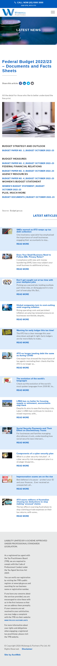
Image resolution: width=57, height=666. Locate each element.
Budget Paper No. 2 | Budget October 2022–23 (28, 163)
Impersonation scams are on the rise (35, 476)
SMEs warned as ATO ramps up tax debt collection (34, 230)
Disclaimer (27, 649)
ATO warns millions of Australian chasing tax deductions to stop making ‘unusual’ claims (33, 502)
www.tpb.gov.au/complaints (16, 620)
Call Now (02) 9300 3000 (30, 3)
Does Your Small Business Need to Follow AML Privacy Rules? (34, 256)
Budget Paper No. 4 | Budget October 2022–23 (28, 178)
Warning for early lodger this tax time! (35, 330)
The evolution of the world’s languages (31, 379)
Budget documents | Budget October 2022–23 (28, 197)
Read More (23, 244)
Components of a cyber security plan (35, 453)
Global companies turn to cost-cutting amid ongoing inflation (36, 306)
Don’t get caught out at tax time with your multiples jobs (35, 281)
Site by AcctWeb (12, 654)
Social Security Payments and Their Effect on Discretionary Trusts (34, 429)
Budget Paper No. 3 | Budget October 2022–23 (28, 171)
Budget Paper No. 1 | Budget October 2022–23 (28, 150)
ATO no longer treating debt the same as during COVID (35, 354)
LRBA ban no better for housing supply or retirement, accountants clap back (33, 403)
